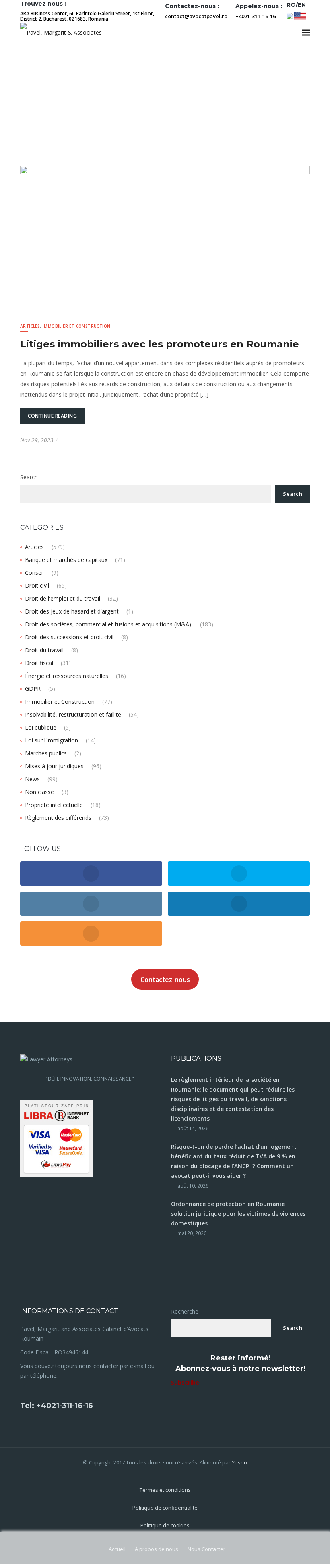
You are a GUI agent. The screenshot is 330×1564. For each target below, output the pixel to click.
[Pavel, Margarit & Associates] (61, 32)
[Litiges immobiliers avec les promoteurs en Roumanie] (165, 238)
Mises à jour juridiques (54, 766)
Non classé (39, 792)
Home (28, 92)
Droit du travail (44, 650)
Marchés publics (46, 753)
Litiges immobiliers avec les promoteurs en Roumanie (159, 344)
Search (29, 477)
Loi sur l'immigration (51, 740)
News (32, 779)
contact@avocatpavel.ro (196, 16)
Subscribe (185, 1382)
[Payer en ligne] (56, 1138)
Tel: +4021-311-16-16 (56, 1405)
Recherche (184, 1311)
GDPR (33, 689)
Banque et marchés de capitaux (66, 560)
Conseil (34, 572)
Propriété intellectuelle (54, 805)
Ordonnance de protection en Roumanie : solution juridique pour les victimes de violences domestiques (238, 1213)
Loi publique (40, 727)
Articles (30, 326)
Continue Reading (52, 415)
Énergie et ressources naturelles (66, 676)
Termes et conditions (165, 1489)
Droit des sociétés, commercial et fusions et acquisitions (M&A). (108, 624)
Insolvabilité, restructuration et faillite (73, 714)
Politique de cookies (165, 1525)
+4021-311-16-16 (255, 16)
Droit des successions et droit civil (69, 637)
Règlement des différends (58, 818)
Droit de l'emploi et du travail (62, 598)
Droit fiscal (39, 663)
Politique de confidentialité (165, 1507)
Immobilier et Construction (76, 326)
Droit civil (37, 585)
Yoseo (239, 1462)
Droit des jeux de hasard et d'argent (72, 611)
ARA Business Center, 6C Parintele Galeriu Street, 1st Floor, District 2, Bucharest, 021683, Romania (87, 16)
